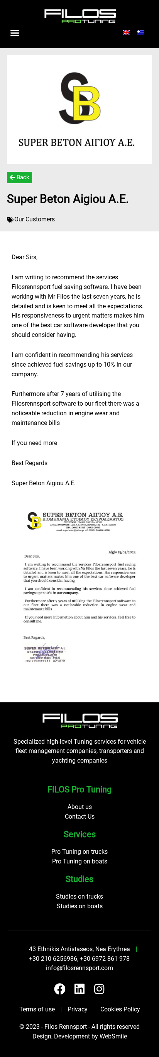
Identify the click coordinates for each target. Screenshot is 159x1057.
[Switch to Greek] (141, 32)
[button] (15, 32)
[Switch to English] (126, 32)
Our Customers (34, 219)
